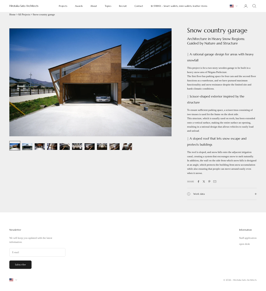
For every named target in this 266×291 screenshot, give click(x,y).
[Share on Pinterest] (209, 181)
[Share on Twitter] (203, 181)
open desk (244, 243)
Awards (79, 5)
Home (12, 14)
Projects (63, 5)
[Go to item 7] (89, 145)
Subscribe (20, 264)
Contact (139, 5)
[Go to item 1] (14, 145)
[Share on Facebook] (198, 181)
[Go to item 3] (39, 145)
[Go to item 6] (77, 145)
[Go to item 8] (102, 145)
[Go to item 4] (52, 145)
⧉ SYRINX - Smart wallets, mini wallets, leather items (179, 5)
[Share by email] (214, 181)
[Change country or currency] (234, 6)
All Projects (24, 14)
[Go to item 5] (64, 145)
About (93, 5)
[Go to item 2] (27, 145)
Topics (108, 5)
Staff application (248, 237)
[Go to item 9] (114, 145)
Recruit (123, 5)
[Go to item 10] (127, 145)
